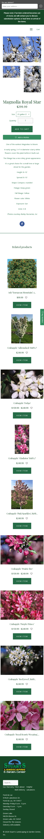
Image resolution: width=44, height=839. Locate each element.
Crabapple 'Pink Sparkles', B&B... (22, 513)
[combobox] (20, 6)
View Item (22, 305)
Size (13, 114)
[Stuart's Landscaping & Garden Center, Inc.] (22, 224)
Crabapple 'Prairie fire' (22, 568)
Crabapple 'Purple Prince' (22, 624)
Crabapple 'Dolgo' (22, 403)
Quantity (12, 120)
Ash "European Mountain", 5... (22, 292)
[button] (40, 6)
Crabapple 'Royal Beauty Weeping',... (22, 734)
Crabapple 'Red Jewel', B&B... (22, 679)
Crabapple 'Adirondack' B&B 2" (22, 347)
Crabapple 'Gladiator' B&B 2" (22, 458)
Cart (38, 29)
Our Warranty (8, 787)
